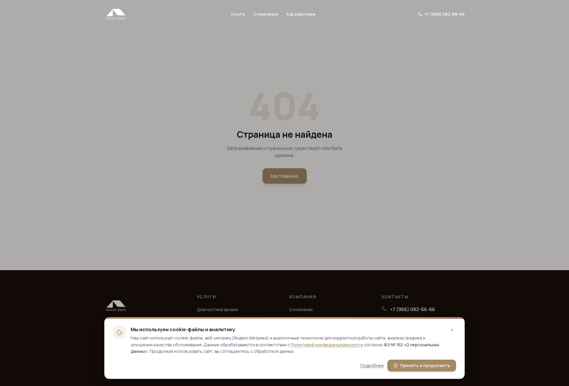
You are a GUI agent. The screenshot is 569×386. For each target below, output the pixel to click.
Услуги (238, 14)
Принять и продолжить (425, 365)
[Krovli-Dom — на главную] (116, 14)
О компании (265, 14)
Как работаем (301, 14)
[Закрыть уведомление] (452, 330)
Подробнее (372, 365)
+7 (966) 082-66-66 (444, 14)
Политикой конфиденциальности (327, 344)
